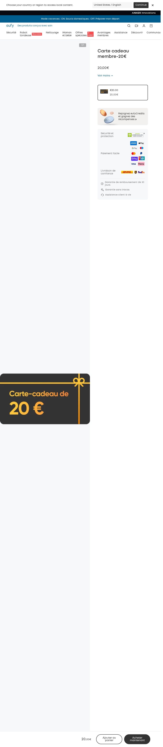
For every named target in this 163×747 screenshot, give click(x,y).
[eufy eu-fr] (11, 26)
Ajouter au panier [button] (109, 739)
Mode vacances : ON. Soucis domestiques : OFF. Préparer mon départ (80, 19)
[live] (136, 26)
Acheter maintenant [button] (137, 739)
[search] (129, 26)
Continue (141, 5)
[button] (152, 5)
